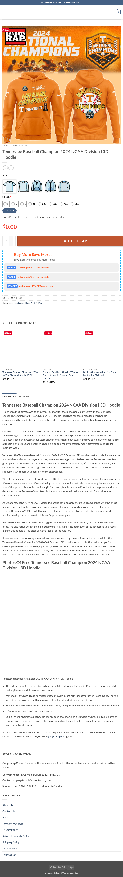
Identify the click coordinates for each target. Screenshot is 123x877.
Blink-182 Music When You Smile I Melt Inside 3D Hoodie (100, 374)
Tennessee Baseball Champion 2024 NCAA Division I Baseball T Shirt (20, 374)
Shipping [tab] (24, 396)
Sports (15, 145)
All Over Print (28, 303)
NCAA (24, 145)
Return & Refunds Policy (15, 835)
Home (5, 145)
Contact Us (8, 811)
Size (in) (6, 196)
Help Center (9, 854)
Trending (17, 303)
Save (7, 30)
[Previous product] (10, 167)
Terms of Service (11, 848)
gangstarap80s (56, 736)
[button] (4, 12)
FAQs (5, 817)
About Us (7, 805)
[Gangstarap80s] (61, 12)
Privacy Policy (10, 829)
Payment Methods (12, 823)
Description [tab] (9, 396)
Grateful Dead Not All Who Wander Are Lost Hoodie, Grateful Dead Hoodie (60, 375)
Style (5, 175)
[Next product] (5, 167)
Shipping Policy (10, 842)
